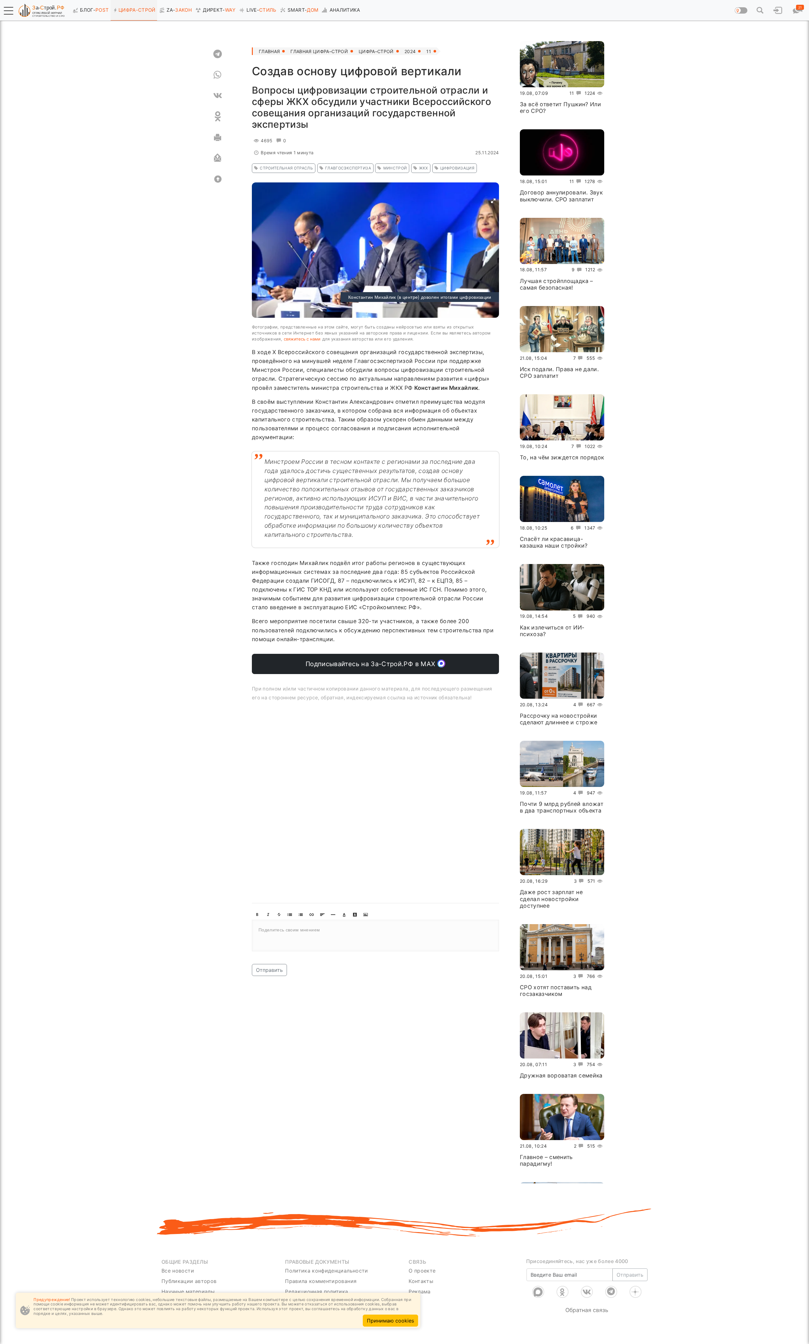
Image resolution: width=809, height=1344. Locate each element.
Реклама (419, 1291)
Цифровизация (457, 168)
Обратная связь (586, 1310)
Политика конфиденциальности (326, 1270)
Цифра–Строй (376, 51)
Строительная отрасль (286, 168)
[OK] (217, 116)
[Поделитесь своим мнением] (375, 935)
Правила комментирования (320, 1281)
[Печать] (217, 137)
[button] (8, 10)
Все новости (177, 1270)
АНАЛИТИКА (345, 10)
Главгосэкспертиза (348, 168)
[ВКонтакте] (587, 1292)
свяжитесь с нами (302, 338)
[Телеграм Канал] (611, 1292)
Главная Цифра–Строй (319, 51)
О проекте (422, 1270)
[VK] (217, 95)
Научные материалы (188, 1291)
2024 (410, 51)
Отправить (269, 970)
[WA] (217, 75)
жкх (423, 168)
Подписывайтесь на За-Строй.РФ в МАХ (371, 664)
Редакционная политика (316, 1291)
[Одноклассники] (563, 1292)
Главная (269, 51)
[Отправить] (217, 158)
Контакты (421, 1281)
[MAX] (538, 1292)
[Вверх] (217, 179)
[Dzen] (636, 1292)
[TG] (217, 54)
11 (428, 51)
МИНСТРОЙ (395, 168)
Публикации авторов (188, 1281)
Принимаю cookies (390, 1320)
